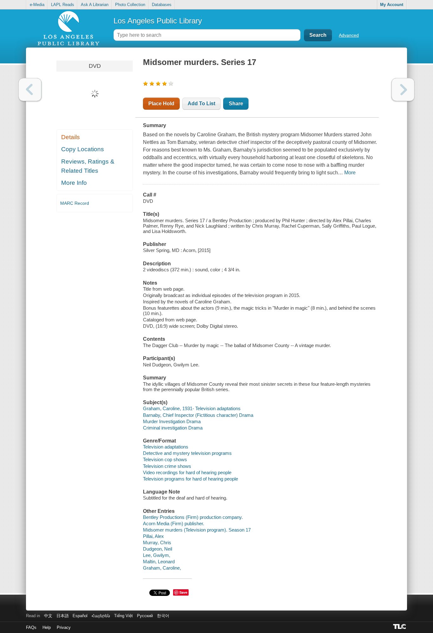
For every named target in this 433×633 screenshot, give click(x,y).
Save (183, 592)
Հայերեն (101, 615)
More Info (74, 182)
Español (80, 615)
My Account (391, 4)
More (350, 172)
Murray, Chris (157, 542)
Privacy (64, 627)
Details (70, 137)
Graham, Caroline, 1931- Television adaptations (192, 408)
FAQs (31, 627)
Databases (161, 4)
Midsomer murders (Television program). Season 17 (197, 530)
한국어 (163, 615)
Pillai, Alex (153, 536)
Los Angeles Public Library (157, 20)
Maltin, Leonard (159, 561)
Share (236, 103)
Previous (30, 89)
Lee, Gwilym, (156, 555)
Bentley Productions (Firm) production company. (193, 517)
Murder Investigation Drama (172, 421)
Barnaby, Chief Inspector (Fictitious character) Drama (198, 415)
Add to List (201, 103)
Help (46, 627)
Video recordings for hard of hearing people (187, 472)
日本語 (62, 615)
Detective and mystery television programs (187, 453)
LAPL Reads (62, 4)
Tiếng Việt (123, 615)
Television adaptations (165, 446)
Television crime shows (167, 466)
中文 (48, 615)
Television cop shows (165, 459)
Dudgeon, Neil (157, 549)
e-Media (37, 4)
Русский (145, 615)
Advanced (349, 35)
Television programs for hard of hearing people (190, 478)
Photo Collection (130, 4)
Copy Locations (82, 149)
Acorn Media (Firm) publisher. (173, 523)
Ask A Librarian (94, 4)
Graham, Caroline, (162, 568)
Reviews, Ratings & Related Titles (87, 166)
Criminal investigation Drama (173, 427)
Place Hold (161, 103)
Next (403, 89)
